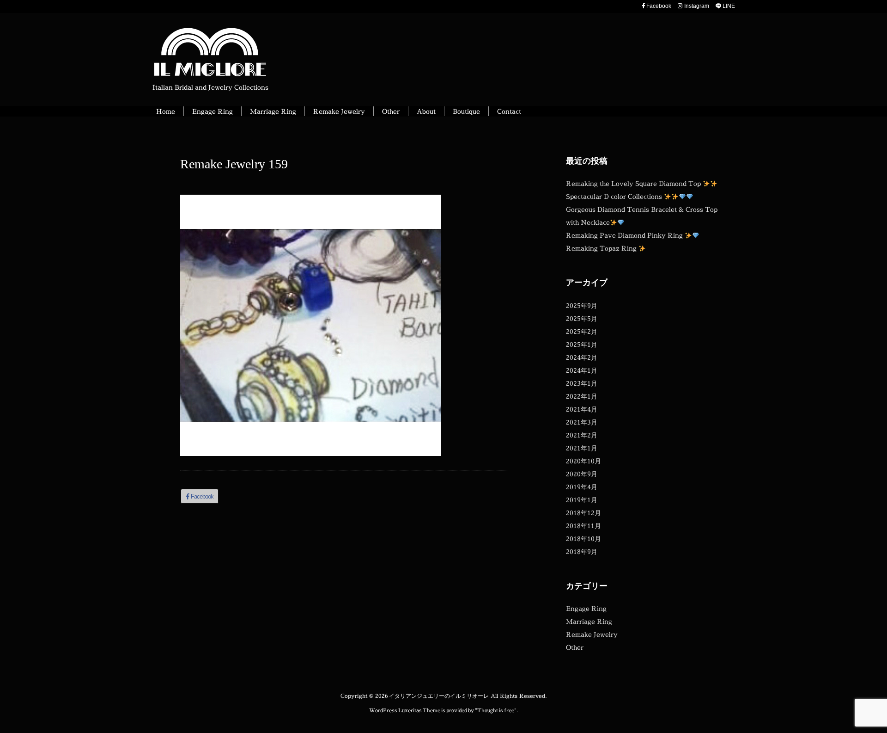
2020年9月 (581, 473)
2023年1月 (581, 383)
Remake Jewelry (592, 634)
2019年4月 (581, 486)
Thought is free (495, 710)
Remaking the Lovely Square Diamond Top (634, 183)
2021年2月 (581, 435)
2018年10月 (583, 538)
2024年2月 (581, 357)
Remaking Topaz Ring (602, 248)
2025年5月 (581, 318)
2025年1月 (581, 344)
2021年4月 (581, 409)
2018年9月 (581, 551)
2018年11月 (583, 525)
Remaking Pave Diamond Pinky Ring (625, 235)
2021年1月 (581, 447)
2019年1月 (581, 499)
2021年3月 (581, 422)
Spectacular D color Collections (615, 196)
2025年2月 (581, 331)
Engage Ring (586, 608)
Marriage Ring (589, 621)
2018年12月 (583, 512)
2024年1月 (581, 370)
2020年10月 (583, 460)
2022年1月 (581, 396)
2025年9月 (581, 305)
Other (574, 647)
